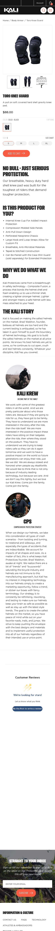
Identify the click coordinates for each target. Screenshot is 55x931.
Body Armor (18, 20)
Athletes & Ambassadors (17, 925)
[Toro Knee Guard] (13, 82)
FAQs (24, 920)
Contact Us (9, 920)
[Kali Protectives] (11, 10)
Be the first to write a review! (27, 708)
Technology (39, 920)
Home (6, 20)
